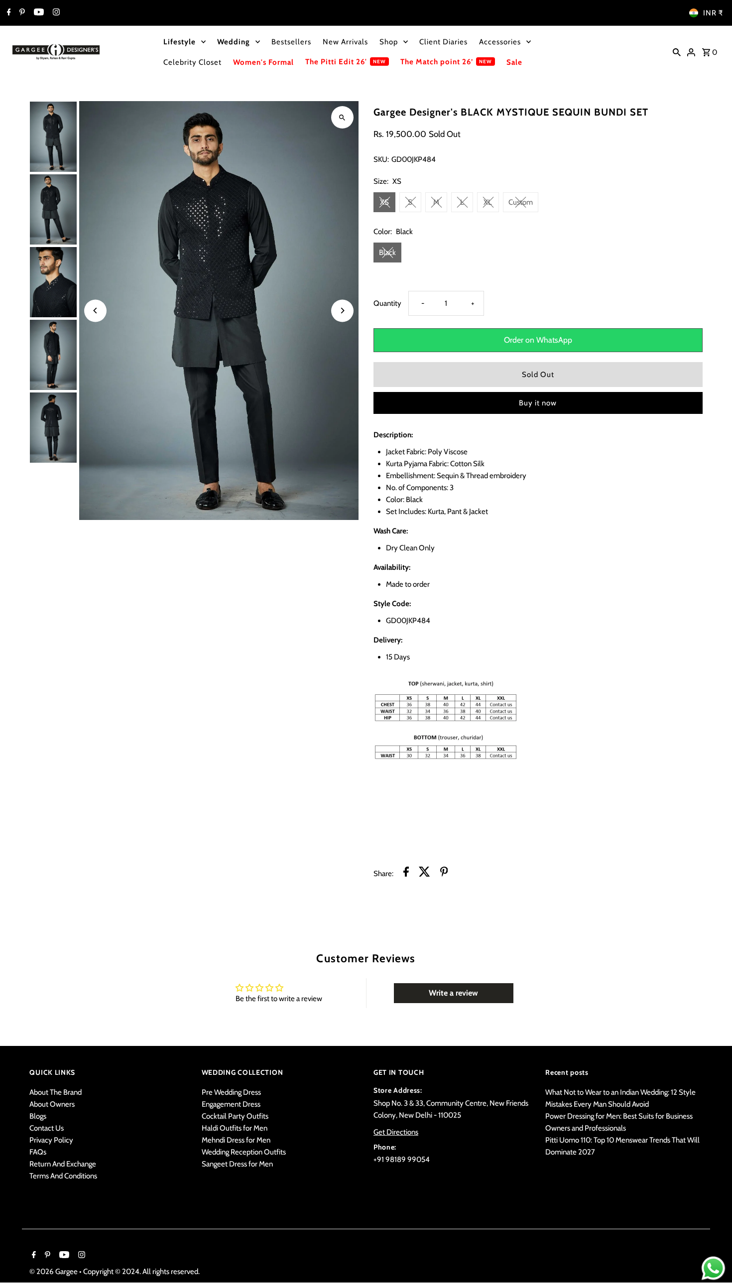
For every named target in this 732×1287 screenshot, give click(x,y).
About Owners (52, 1104)
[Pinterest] (21, 13)
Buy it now (538, 402)
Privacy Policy (51, 1140)
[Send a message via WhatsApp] (713, 1268)
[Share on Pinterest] (444, 873)
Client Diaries (443, 41)
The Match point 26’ (436, 61)
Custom (520, 202)
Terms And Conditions (63, 1175)
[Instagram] (55, 13)
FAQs (37, 1152)
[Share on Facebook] (406, 873)
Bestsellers (291, 41)
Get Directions (395, 1132)
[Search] (676, 52)
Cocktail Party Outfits (235, 1116)
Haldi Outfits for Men (234, 1128)
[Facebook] (7, 13)
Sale (514, 62)
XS (384, 202)
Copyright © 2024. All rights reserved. (141, 1271)
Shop (388, 41)
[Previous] (95, 310)
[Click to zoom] (342, 117)
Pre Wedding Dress (231, 1092)
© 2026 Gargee (54, 1271)
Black (387, 252)
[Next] (342, 310)
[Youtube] (37, 13)
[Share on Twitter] (424, 873)
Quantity (387, 303)
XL (488, 202)
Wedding (233, 41)
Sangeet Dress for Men (237, 1163)
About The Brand (55, 1092)
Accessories (500, 41)
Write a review (453, 993)
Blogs (37, 1116)
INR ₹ (713, 12)
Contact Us (46, 1128)
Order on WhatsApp (538, 340)
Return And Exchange (62, 1163)
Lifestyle (179, 41)
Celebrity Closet (192, 62)
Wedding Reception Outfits (244, 1152)
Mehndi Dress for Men (236, 1140)
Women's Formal (263, 62)
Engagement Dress (231, 1104)
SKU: (381, 159)
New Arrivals (345, 41)
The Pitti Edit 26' (336, 61)
